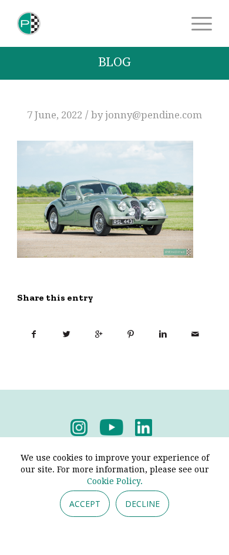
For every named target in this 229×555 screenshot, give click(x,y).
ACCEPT (84, 503)
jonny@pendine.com (153, 115)
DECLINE (142, 503)
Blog (114, 62)
